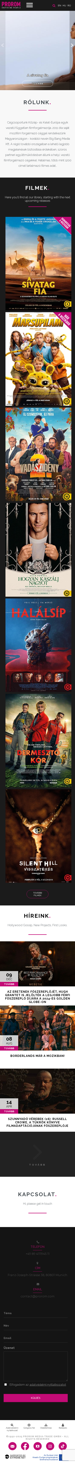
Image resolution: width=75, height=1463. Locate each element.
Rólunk (37, 102)
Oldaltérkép (46, 1428)
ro (69, 5)
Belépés (63, 1428)
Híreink (37, 916)
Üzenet (9, 1348)
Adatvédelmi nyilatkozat (12, 1429)
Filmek (37, 188)
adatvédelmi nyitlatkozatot (47, 1384)
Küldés (35, 1398)
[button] (72, 45)
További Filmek (37, 894)
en (59, 5)
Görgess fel (29, 1428)
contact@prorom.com (38, 1296)
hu (64, 5)
